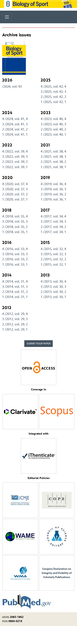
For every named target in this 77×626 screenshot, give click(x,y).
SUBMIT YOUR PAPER (39, 343)
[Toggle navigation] (7, 16)
